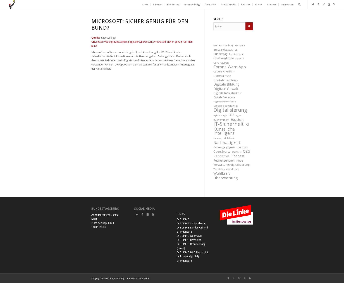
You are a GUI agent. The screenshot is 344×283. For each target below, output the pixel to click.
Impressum (131, 278)
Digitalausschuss (225, 80)
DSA (231, 115)
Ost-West (236, 151)
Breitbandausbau (223, 49)
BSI (236, 49)
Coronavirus (221, 62)
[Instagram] (147, 214)
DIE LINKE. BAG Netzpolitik (192, 252)
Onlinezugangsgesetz (224, 147)
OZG (246, 151)
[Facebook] (142, 214)
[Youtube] (153, 214)
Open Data (242, 147)
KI (247, 124)
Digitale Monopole (224, 97)
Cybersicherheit (223, 71)
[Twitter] (137, 214)
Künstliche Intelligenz (224, 131)
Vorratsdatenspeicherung (226, 169)
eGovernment (221, 119)
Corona (239, 58)
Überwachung (225, 178)
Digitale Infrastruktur (227, 93)
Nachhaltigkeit (226, 142)
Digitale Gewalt (225, 89)
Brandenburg (226, 45)
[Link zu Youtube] (329, 4)
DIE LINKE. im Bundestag (191, 223)
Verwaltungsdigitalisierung (231, 165)
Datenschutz (222, 76)
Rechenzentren (224, 160)
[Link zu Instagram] (323, 4)
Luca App (217, 138)
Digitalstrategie (220, 115)
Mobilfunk (229, 138)
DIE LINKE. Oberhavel (189, 235)
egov (238, 115)
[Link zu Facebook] (318, 4)
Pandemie (221, 156)
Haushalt (237, 119)
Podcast (238, 156)
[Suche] (299, 4)
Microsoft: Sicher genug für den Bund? (139, 24)
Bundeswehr (236, 54)
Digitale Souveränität (225, 105)
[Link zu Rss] (334, 4)
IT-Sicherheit (228, 124)
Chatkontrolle (223, 58)
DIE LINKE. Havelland (189, 240)
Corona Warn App (229, 67)
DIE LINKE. (183, 219)
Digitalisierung (230, 110)
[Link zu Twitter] (313, 4)
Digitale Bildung (226, 84)
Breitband (240, 45)
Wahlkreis (221, 173)
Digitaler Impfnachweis (224, 101)
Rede (239, 160)
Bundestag (220, 54)
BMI (215, 45)
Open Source (221, 152)
